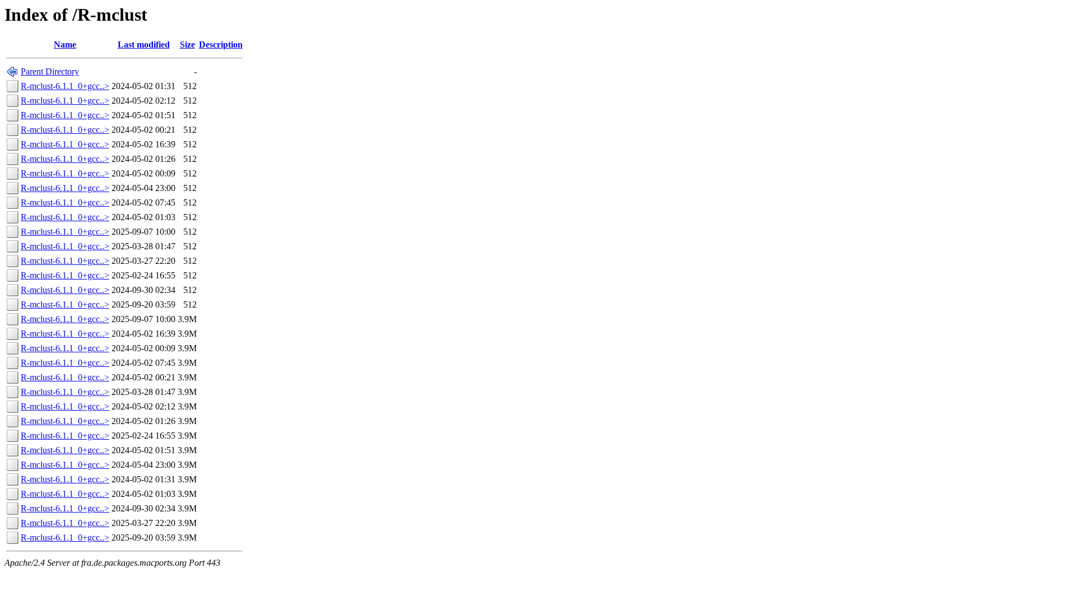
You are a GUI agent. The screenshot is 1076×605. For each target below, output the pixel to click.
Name (65, 44)
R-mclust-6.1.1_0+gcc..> (65, 86)
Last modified (144, 44)
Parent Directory (50, 71)
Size (187, 44)
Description (221, 44)
